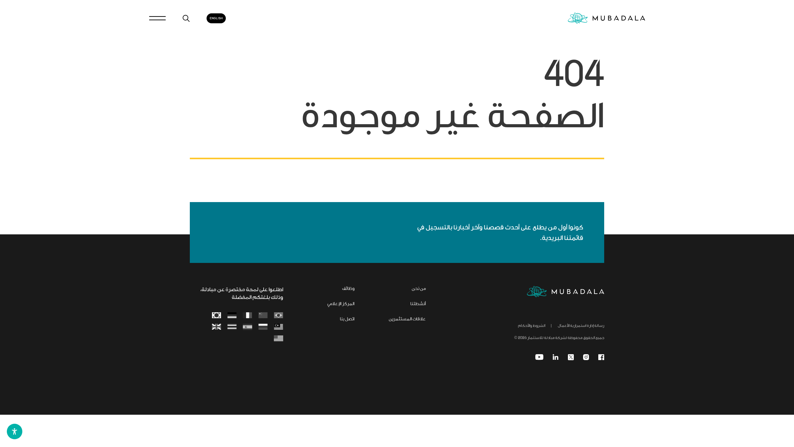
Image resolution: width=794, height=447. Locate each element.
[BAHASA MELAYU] (278, 327)
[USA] (278, 338)
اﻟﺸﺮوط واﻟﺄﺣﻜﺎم (531, 326)
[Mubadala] (606, 18)
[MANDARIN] (263, 315)
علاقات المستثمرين (407, 319)
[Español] (247, 327)
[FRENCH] (247, 315)
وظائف (348, 289)
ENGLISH (216, 18)
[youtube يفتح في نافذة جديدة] (539, 357)
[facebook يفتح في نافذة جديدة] (601, 357)
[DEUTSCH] (232, 315)
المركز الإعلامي (341, 304)
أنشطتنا (418, 304)
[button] (14, 431)
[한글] (216, 315)
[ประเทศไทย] (232, 327)
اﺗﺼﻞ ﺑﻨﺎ (347, 319)
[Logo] (565, 291)
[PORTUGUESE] (278, 315)
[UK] (216, 327)
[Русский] (263, 327)
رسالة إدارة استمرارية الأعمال (581, 326)
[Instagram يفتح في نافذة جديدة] (586, 357)
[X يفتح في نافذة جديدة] (571, 357)
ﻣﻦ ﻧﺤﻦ (419, 289)
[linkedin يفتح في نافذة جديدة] (556, 357)
